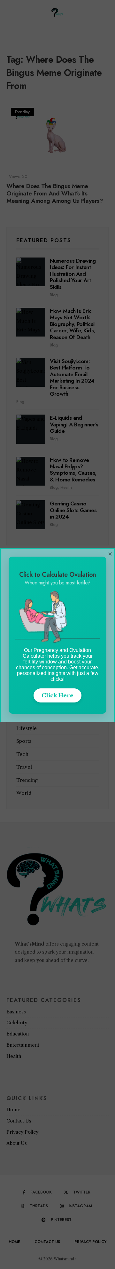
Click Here (57, 695)
